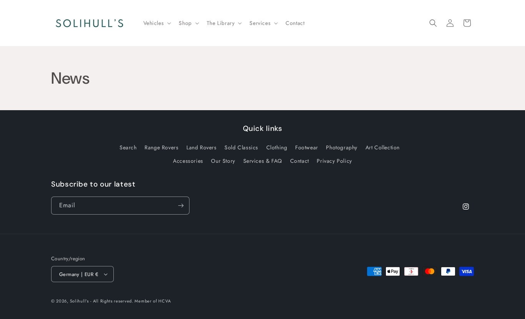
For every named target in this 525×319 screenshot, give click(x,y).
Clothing (276, 147)
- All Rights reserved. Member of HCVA (130, 301)
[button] (156, 23)
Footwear (306, 147)
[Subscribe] (180, 206)
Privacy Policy (334, 161)
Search (128, 147)
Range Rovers (161, 147)
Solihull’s (79, 301)
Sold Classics (241, 147)
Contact (299, 161)
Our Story (223, 161)
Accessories (188, 161)
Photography (341, 147)
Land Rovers (201, 147)
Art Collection (383, 147)
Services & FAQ (262, 161)
